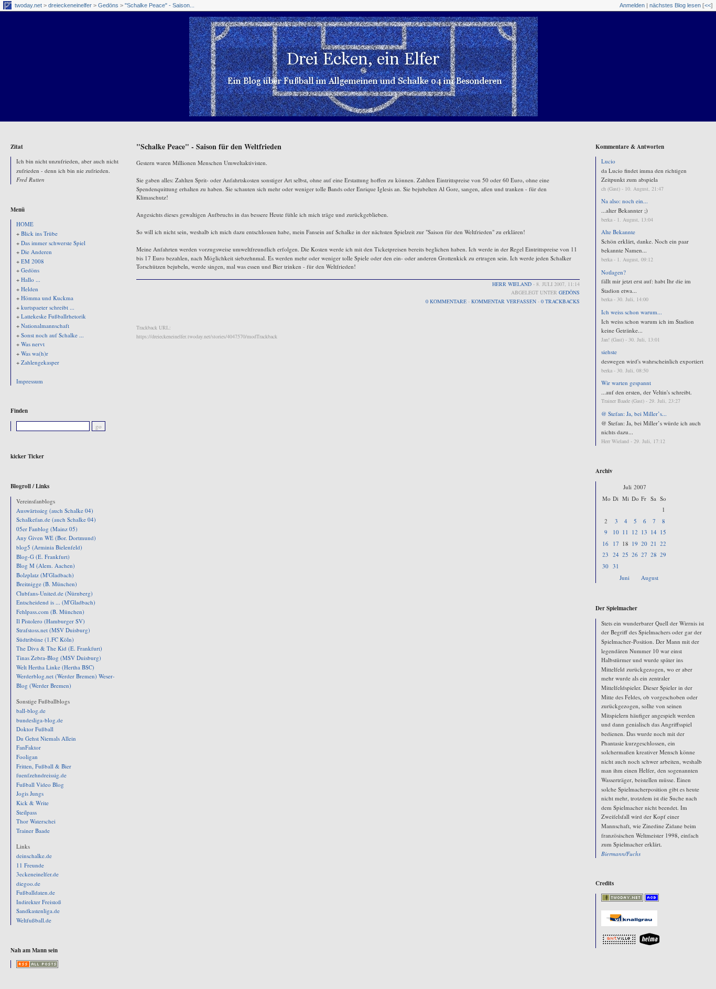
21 (653, 543)
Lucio (608, 161)
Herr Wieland (511, 284)
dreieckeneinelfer (70, 5)
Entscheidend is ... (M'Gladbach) (55, 602)
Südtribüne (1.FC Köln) (45, 639)
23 (605, 554)
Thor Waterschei (36, 821)
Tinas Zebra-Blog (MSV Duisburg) (58, 658)
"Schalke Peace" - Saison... (159, 5)
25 (625, 554)
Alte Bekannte (618, 232)
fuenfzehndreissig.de (41, 775)
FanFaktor (28, 747)
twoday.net (28, 5)
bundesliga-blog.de (39, 720)
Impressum (29, 381)
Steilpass (26, 812)
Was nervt (33, 344)
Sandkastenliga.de (38, 911)
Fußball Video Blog (40, 784)
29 (663, 554)
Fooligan (27, 757)
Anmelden (632, 5)
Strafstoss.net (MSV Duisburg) (53, 630)
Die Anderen (36, 252)
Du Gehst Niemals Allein (46, 738)
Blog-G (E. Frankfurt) (43, 557)
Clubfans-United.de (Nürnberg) (54, 593)
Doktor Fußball (34, 729)
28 (653, 554)
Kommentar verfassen (503, 301)
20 (644, 543)
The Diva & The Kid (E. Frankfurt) (59, 648)
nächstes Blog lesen (675, 5)
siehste (609, 352)
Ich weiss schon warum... (631, 312)
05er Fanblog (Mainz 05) (47, 529)
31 (616, 566)
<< (707, 5)
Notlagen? (613, 272)
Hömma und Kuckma (47, 298)
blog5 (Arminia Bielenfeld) (49, 547)
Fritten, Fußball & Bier (43, 766)
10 (616, 532)
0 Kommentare (446, 301)
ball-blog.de (31, 711)
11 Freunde (30, 865)
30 (605, 566)
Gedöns (108, 5)
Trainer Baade (33, 830)
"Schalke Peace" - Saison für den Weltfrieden (208, 146)
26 (635, 554)
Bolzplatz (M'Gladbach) (45, 575)
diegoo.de (28, 883)
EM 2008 (32, 261)
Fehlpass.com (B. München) (50, 612)
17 (616, 543)
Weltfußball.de (33, 920)
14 (653, 532)
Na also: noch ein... (624, 201)
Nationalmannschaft (45, 325)
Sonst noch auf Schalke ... (52, 335)
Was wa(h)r (34, 353)
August (649, 577)
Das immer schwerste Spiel (53, 243)
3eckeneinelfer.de (37, 874)
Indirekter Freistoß (38, 902)
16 (605, 543)
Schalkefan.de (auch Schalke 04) (56, 519)
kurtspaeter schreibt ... (47, 307)
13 (644, 532)
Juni (625, 577)
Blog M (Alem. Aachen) (45, 565)
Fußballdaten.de (35, 892)
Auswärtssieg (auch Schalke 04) (54, 510)
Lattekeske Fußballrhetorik (53, 316)
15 (663, 532)
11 (625, 532)
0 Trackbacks (560, 301)
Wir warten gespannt (626, 383)
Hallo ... (30, 279)
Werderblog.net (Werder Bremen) (56, 676)
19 (635, 543)
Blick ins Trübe (39, 233)
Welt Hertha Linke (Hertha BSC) (55, 667)
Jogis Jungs (30, 793)
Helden (29, 289)
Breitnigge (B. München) (46, 584)
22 (663, 543)
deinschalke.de (34, 856)
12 (635, 532)
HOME (25, 224)
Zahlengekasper (40, 362)
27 (644, 554)
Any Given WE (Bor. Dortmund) (56, 538)
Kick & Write (32, 803)
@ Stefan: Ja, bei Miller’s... (634, 413)
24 (616, 554)
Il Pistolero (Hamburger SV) (50, 621)
